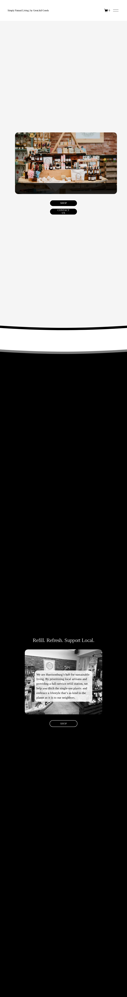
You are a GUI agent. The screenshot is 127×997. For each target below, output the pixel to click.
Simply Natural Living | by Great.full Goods (28, 10)
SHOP (63, 203)
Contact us (63, 211)
